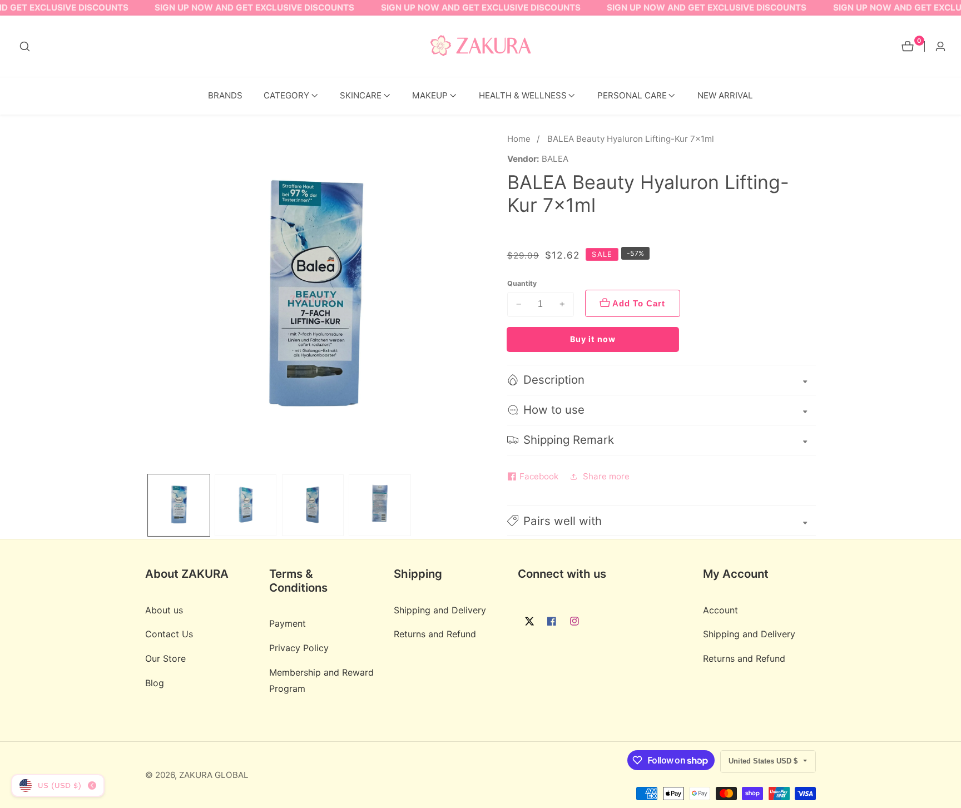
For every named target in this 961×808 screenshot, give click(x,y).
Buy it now (593, 339)
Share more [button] (606, 476)
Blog (154, 682)
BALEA (555, 159)
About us (164, 610)
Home (519, 138)
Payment (287, 623)
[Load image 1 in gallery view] (179, 505)
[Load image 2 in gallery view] (245, 505)
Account (720, 610)
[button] (286, 96)
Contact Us (169, 634)
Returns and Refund (435, 634)
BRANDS (225, 95)
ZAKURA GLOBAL (214, 775)
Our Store (165, 658)
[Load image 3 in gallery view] (313, 505)
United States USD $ (764, 761)
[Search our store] (24, 46)
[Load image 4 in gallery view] (379, 505)
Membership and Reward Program (321, 680)
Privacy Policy (299, 647)
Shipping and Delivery (440, 610)
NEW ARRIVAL (725, 95)
